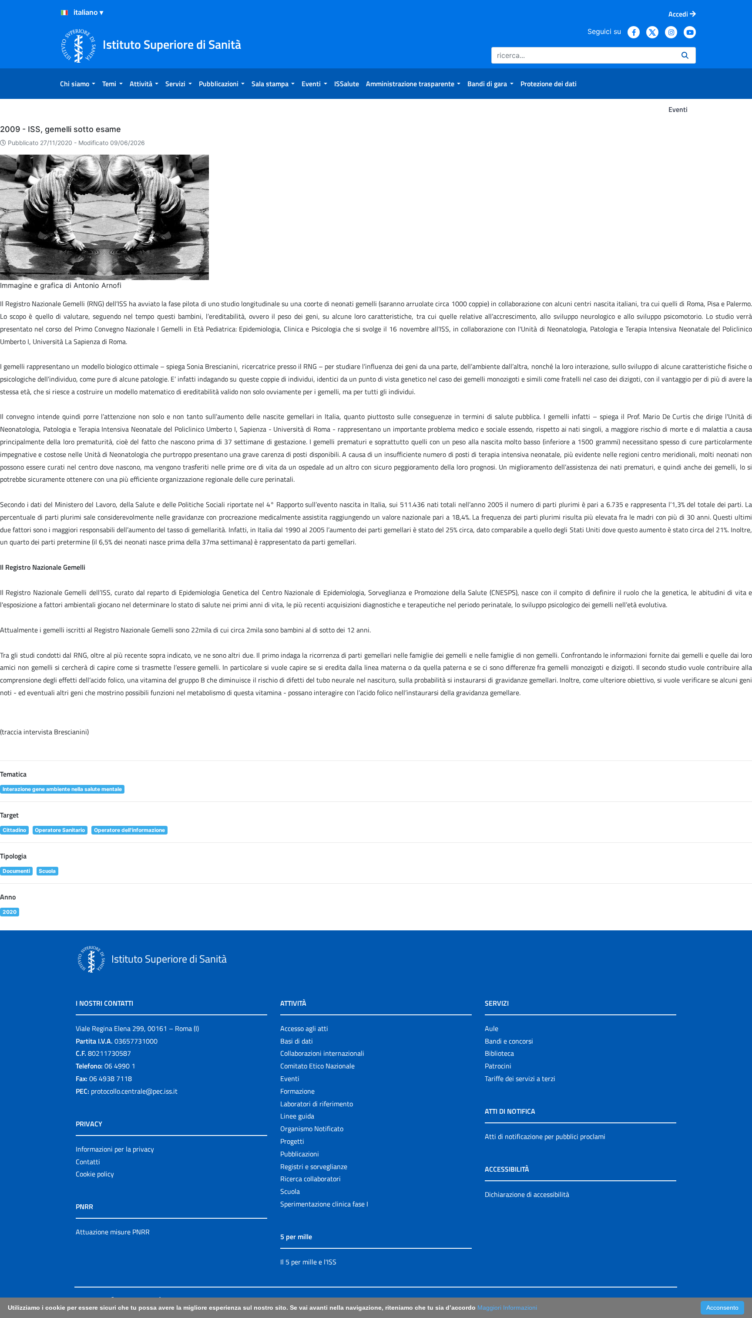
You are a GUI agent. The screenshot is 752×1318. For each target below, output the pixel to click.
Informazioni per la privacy (115, 1149)
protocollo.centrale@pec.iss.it (134, 1091)
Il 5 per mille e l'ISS (308, 1262)
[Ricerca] (685, 55)
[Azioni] (64, 12)
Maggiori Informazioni (507, 1307)
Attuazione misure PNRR (113, 1232)
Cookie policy (95, 1174)
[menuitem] (78, 83)
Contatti (88, 1161)
